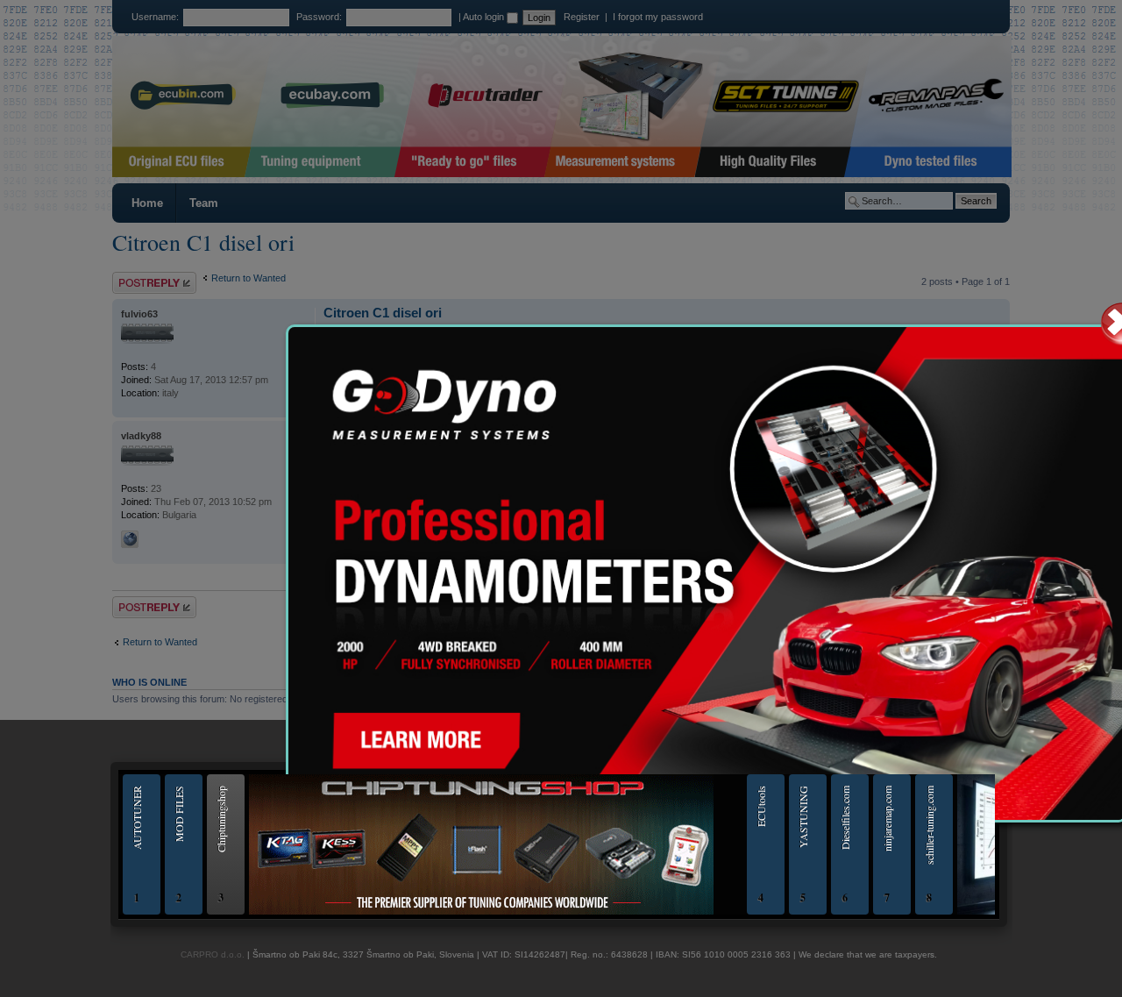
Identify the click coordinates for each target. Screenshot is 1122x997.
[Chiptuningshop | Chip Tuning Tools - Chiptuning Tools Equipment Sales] (481, 912)
